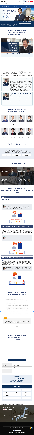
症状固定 (26, 155)
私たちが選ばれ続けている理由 (5, 6)
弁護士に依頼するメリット (17, 6)
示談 (16, 395)
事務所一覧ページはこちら (7, 415)
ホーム (2, 3)
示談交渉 (15, 3)
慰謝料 (6, 3)
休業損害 (7, 155)
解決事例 (23, 3)
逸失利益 (7, 395)
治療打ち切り (16, 155)
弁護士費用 (27, 3)
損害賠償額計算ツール (28, 6)
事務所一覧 (31, 3)
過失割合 (19, 3)
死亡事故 (26, 395)
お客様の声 (12, 425)
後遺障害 (10, 3)
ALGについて (20, 1)
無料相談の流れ (5, 425)
